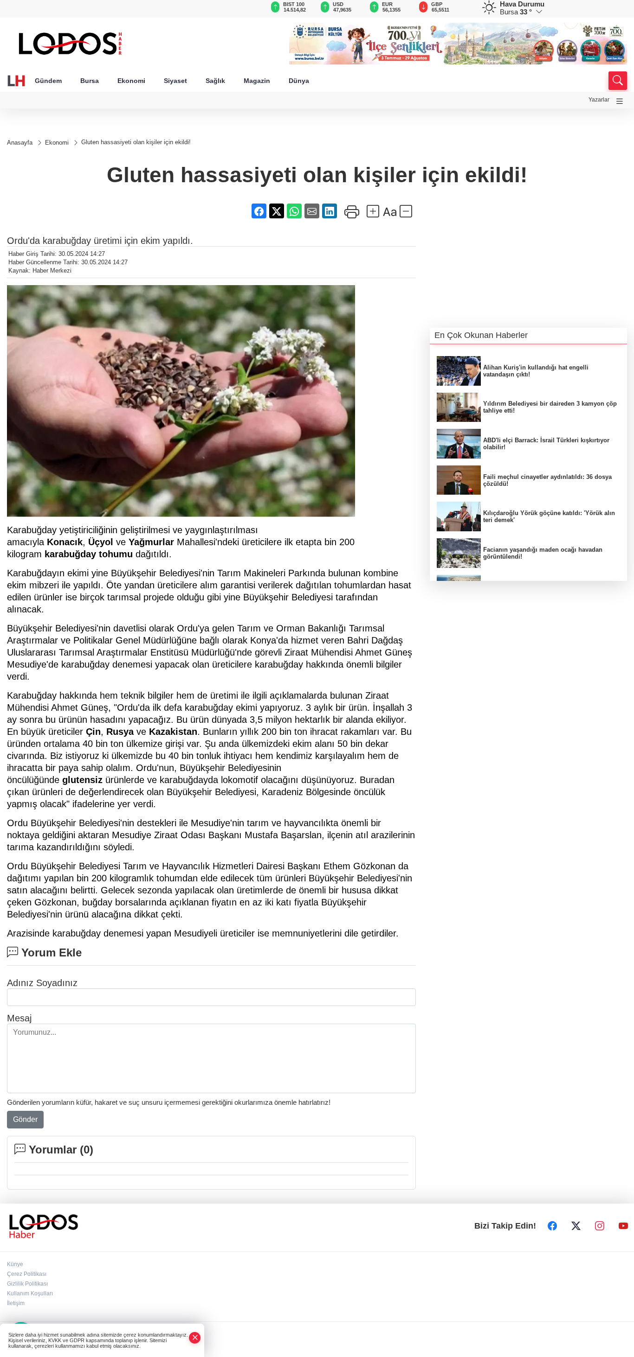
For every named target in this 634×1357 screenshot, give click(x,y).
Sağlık (215, 80)
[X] (576, 1226)
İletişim (16, 1303)
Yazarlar (599, 99)
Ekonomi (131, 80)
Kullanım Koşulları (30, 1293)
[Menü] (619, 101)
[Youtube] (623, 1226)
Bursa (89, 80)
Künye (15, 1264)
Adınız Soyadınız (42, 983)
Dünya (299, 80)
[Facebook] (552, 1226)
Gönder (25, 1119)
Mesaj (19, 1018)
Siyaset (175, 80)
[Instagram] (599, 1226)
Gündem (48, 80)
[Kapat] (195, 1338)
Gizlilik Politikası (27, 1284)
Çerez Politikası (26, 1274)
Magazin (257, 80)
